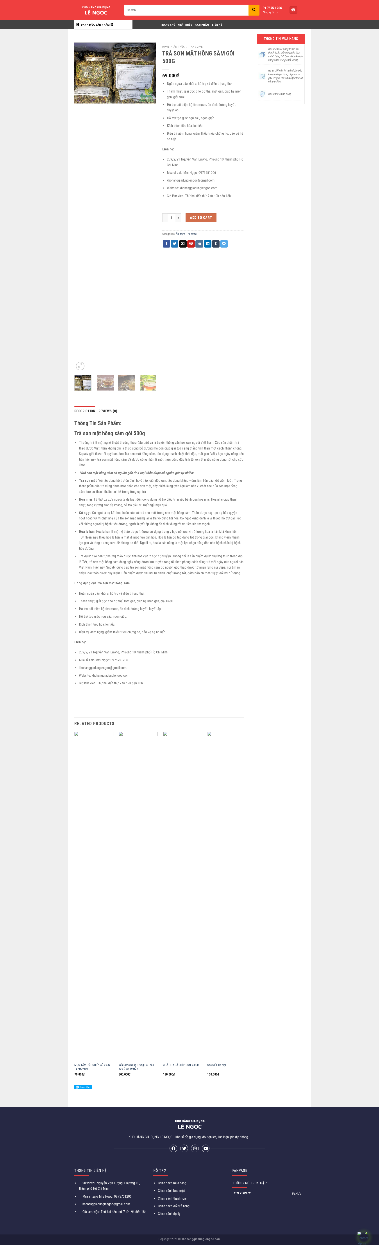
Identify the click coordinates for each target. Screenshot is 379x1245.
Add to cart (201, 218)
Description (84, 411)
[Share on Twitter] (174, 244)
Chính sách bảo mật (171, 1191)
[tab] (84, 411)
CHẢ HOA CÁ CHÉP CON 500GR (181, 1065)
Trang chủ (167, 24)
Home (165, 46)
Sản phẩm (202, 24)
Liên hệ (217, 24)
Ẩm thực (179, 46)
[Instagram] (195, 1148)
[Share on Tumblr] (216, 244)
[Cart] (293, 10)
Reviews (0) (107, 411)
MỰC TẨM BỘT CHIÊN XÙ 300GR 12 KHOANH (92, 1066)
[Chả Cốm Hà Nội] (227, 896)
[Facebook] (173, 1148)
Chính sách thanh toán (172, 1198)
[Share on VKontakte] (199, 244)
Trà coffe (195, 46)
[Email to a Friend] (183, 244)
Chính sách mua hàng (172, 1183)
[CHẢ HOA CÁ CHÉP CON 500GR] (182, 896)
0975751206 (122, 1196)
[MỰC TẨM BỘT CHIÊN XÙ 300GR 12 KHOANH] (94, 896)
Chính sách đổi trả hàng (174, 1206)
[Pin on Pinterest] (191, 244)
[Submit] (253, 10)
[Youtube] (205, 1148)
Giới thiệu (185, 24)
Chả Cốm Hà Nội (216, 1065)
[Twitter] (184, 1148)
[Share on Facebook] (166, 244)
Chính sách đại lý (169, 1214)
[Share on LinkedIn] (207, 244)
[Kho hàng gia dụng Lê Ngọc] (96, 10)
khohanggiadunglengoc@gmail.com (106, 1204)
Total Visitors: (242, 1193)
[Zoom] (80, 366)
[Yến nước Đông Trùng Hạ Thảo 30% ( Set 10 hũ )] (138, 896)
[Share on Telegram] (224, 244)
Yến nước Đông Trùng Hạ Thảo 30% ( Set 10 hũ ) (136, 1066)
